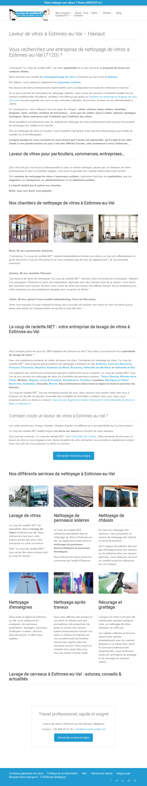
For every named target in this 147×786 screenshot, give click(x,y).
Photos (107, 13)
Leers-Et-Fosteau (50, 380)
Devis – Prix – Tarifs (86, 13)
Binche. (53, 383)
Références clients (101, 773)
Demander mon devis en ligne (73, 455)
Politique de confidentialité (62, 773)
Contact (78, 15)
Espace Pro (62, 15)
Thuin (104, 376)
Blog (118, 13)
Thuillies (85, 380)
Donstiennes (70, 380)
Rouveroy (76, 367)
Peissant (14, 367)
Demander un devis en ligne (73, 737)
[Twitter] (117, 780)
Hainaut (112, 76)
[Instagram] (135, 780)
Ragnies (34, 380)
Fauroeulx (27, 367)
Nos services (63, 13)
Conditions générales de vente (26, 773)
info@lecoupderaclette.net (90, 729)
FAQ (84, 773)
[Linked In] (123, 780)
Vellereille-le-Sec (125, 367)
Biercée (114, 376)
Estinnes (101, 363)
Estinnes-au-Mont (58, 367)
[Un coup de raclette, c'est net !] (29, 13)
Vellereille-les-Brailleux (97, 367)
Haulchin (40, 367)
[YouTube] (129, 780)
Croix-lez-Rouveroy (119, 363)
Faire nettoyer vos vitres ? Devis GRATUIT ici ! (73, 2)
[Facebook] (111, 780)
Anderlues (29, 383)
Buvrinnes (15, 383)
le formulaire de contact (83, 436)
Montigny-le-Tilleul (116, 380)
